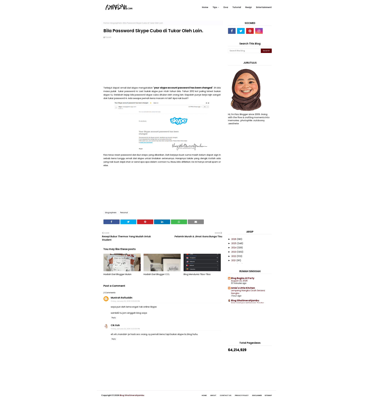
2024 (234, 247)
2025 (234, 243)
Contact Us (225, 395)
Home (106, 23)
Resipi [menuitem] (248, 7)
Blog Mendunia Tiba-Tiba (197, 274)
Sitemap (268, 395)
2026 (234, 239)
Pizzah (108, 37)
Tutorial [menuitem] (236, 7)
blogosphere (116, 23)
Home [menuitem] (205, 7)
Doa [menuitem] (226, 7)
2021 (233, 260)
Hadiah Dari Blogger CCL (157, 274)
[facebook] (232, 31)
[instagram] (259, 31)
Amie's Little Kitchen (243, 287)
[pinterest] (250, 31)
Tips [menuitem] (215, 7)
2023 (234, 251)
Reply (114, 318)
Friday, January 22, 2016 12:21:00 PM (125, 329)
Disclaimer (257, 395)
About (213, 395)
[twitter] (241, 31)
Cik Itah (115, 325)
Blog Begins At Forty (242, 278)
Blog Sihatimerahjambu (245, 300)
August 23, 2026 (239, 280)
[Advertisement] (162, 64)
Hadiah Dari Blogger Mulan (117, 274)
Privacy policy (241, 395)
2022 (234, 256)
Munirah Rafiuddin (121, 297)
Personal (124, 212)
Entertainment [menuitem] (264, 7)
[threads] (268, 31)
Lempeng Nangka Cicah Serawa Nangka (248, 292)
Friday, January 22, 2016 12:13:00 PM (125, 301)
